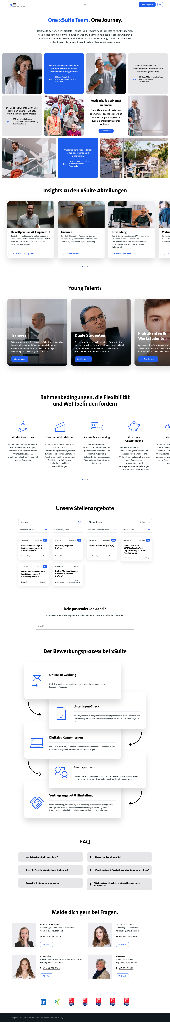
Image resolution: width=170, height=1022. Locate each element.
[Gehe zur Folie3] (87, 266)
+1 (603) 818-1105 (51, 968)
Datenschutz (29, 1017)
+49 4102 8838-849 (128, 936)
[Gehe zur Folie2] (85, 266)
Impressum (16, 1017)
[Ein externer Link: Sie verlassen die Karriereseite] (17, 4)
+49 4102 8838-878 (52, 936)
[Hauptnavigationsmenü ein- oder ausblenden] (85, 4)
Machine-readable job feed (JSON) (49, 1017)
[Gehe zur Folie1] (82, 266)
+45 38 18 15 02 (126, 968)
